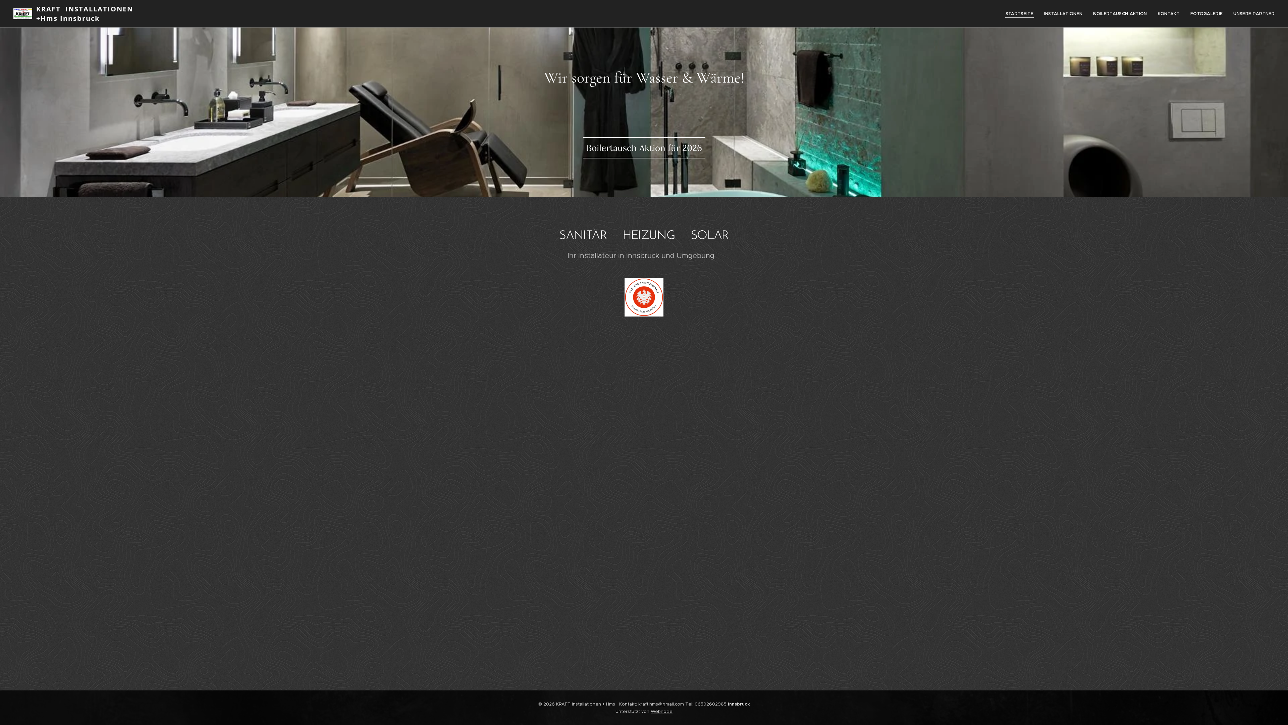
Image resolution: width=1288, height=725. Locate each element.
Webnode (662, 711)
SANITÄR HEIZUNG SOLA (640, 236)
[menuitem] (1021, 13)
